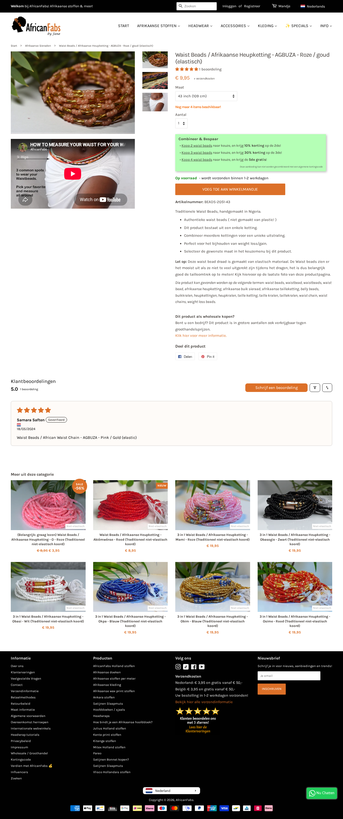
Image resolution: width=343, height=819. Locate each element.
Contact (17, 685)
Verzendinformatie (25, 691)
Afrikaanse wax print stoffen (114, 691)
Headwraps (101, 716)
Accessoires (234, 25)
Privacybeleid (21, 741)
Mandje (284, 6)
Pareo (97, 753)
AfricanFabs (185, 800)
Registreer (252, 6)
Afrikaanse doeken (107, 672)
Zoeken (16, 778)
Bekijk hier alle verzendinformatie (204, 702)
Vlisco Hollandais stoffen (112, 772)
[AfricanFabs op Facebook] (194, 668)
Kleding (266, 25)
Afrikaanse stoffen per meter (114, 678)
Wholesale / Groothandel (29, 753)
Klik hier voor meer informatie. (201, 335)
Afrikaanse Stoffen (157, 25)
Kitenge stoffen (104, 741)
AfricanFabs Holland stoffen (114, 666)
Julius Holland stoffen (109, 728)
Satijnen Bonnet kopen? (111, 759)
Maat (179, 87)
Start (123, 25)
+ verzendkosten (204, 78)
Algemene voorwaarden (28, 716)
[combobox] (197, 6)
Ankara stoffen (104, 697)
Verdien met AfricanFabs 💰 (31, 766)
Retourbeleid (20, 703)
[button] (315, 6)
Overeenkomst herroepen (29, 722)
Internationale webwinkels (31, 728)
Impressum (19, 747)
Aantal (180, 114)
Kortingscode (21, 759)
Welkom (17, 6)
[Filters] (315, 387)
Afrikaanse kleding (107, 685)
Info (324, 25)
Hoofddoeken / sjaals (109, 709)
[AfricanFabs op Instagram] (178, 668)
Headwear (199, 25)
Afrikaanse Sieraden (38, 45)
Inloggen (229, 6)
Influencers (19, 772)
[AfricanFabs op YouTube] (202, 668)
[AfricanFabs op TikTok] (186, 668)
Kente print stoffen (107, 734)
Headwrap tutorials (25, 734)
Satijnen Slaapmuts (108, 703)
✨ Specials (297, 25)
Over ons (17, 666)
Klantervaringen (23, 672)
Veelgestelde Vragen (26, 678)
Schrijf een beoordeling (276, 387)
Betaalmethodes (23, 697)
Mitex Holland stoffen (109, 747)
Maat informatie (23, 709)
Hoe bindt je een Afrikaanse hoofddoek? (122, 722)
